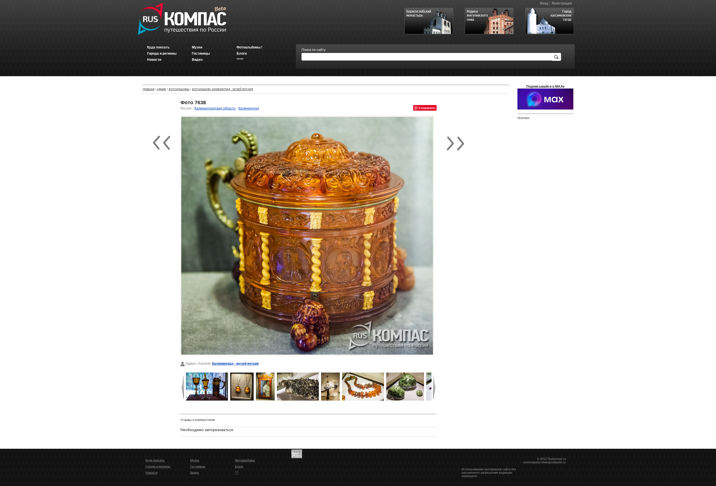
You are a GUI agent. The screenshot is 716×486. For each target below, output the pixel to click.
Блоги (239, 466)
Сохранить (427, 108)
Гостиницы (197, 466)
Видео (194, 472)
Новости (151, 472)
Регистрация (562, 3)
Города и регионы (157, 466)
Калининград (248, 108)
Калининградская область (214, 108)
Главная (148, 89)
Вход (544, 3)
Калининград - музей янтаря (235, 364)
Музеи (194, 460)
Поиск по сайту (314, 50)
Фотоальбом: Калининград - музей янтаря (222, 89)
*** (236, 472)
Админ (161, 89)
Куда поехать (154, 460)
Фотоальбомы (179, 89)
